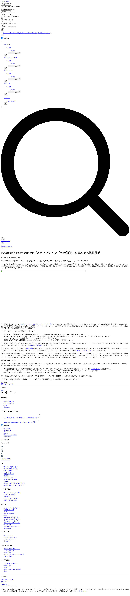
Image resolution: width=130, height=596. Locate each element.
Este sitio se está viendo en (8, 23)
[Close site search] (2, 243)
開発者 (6, 481)
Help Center (11, 101)
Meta (2, 390)
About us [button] (6, 433)
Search (3, 237)
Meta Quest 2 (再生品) (10, 468)
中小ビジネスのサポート (12, 549)
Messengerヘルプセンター (12, 519)
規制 (5, 571)
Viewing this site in (6, 3)
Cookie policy (5, 584)
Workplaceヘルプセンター (12, 526)
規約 (5, 515)
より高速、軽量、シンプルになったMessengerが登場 (20, 417)
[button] (2, 30)
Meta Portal (7, 528)
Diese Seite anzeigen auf (7, 9)
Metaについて (8, 70)
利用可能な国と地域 (10, 500)
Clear (2, 239)
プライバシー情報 (10, 494)
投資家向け (7, 541)
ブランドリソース (10, 539)
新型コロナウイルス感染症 (12, 569)
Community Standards (7, 579)
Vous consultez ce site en (8, 13)
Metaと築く (7, 83)
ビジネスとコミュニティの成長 (14, 554)
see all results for (5, 241)
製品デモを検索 (9, 513)
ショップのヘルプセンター (12, 508)
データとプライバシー (11, 563)
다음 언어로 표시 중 (7, 20)
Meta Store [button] (7, 428)
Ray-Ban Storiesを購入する (12, 493)
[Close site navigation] (1, 245)
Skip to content (5, 1)
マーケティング (9, 403)
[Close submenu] (19, 53)
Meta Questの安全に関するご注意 (14, 483)
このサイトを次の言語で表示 (10, 16)
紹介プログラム (9, 474)
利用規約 (7, 496)
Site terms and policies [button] (10, 435)
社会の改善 (7, 552)
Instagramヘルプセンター (12, 521)
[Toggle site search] (1, 107)
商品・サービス (9, 401)
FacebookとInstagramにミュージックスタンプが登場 (20, 422)
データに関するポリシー (12, 498)
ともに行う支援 (9, 550)
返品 (5, 511)
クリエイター (8, 477)
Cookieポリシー (84, 591)
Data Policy (4, 581)
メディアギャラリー (10, 537)
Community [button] (7, 430)
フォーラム (7, 472)
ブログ (6, 476)
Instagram (7, 407)
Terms (2, 583)
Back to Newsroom (6, 246)
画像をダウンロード (7, 384)
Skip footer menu (5, 458)
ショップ (7, 44)
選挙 (5, 567)
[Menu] (2, 35)
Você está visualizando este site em (10, 6)
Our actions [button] (7, 432)
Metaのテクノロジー (10, 57)
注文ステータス (9, 510)
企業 (5, 405)
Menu (9, 47)
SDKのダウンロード (10, 479)
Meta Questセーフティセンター (13, 485)
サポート (7, 98)
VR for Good (8, 470)
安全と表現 (7, 565)
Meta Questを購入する (11, 467)
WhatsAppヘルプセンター (12, 523)
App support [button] (7, 436)
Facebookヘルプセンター (12, 517)
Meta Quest (7, 524)
